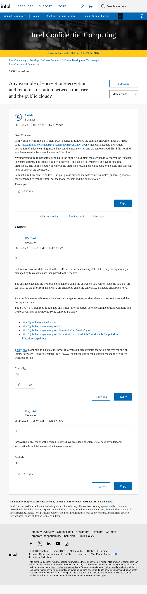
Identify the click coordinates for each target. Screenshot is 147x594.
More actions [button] (120, 94)
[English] (90, 6)
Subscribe (123, 83)
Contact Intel (65, 542)
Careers (112, 542)
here (112, 510)
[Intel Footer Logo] (13, 563)
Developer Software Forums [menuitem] (63, 16)
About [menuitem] (37, 16)
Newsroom (83, 542)
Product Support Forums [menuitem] (101, 16)
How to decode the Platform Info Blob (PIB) (73, 53)
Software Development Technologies (88, 60)
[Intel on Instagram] (66, 555)
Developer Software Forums (47, 60)
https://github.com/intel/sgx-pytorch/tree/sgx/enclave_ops (71, 145)
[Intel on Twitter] (40, 555)
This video (22, 358)
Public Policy (86, 546)
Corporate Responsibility (45, 546)
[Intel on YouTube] (58, 555)
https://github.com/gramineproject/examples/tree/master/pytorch (65, 338)
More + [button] (62, 6)
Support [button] (45, 6)
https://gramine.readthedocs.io (42, 330)
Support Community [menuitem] (14, 16)
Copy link (101, 405)
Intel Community (18, 60)
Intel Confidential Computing (25, 64)
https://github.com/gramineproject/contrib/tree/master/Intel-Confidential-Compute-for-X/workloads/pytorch (76, 344)
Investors (98, 542)
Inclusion (69, 546)
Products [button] (25, 6)
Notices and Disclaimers (115, 574)
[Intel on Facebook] (31, 555)
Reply (123, 207)
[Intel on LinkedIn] (49, 555)
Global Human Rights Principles (55, 580)
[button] (131, 116)
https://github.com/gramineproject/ (45, 334)
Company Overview (42, 542)
